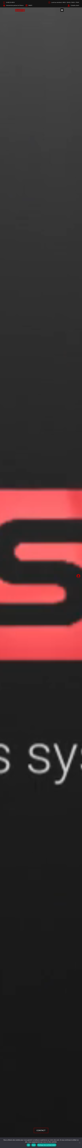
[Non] (79, 1143)
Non (33, 1145)
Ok (28, 1145)
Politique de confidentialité (46, 1145)
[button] (62, 10)
